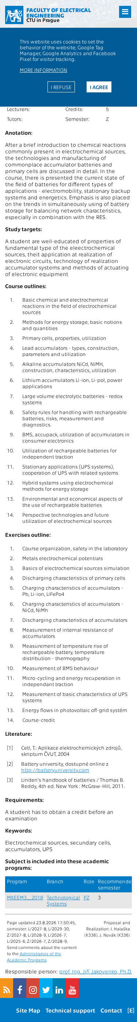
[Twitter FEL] (46, 988)
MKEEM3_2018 (25, 897)
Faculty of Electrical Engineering (58, 13)
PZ (87, 897)
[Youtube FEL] (72, 988)
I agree (99, 87)
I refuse (61, 87)
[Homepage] (14, 15)
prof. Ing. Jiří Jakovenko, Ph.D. (95, 971)
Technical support (70, 1010)
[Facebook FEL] (19, 988)
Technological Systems (63, 900)
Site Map (28, 1010)
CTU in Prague (43, 20)
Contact (111, 1010)
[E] (131, 1010)
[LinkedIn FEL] (59, 988)
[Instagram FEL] (32, 988)
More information (43, 70)
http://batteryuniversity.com (55, 770)
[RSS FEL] (6, 988)
